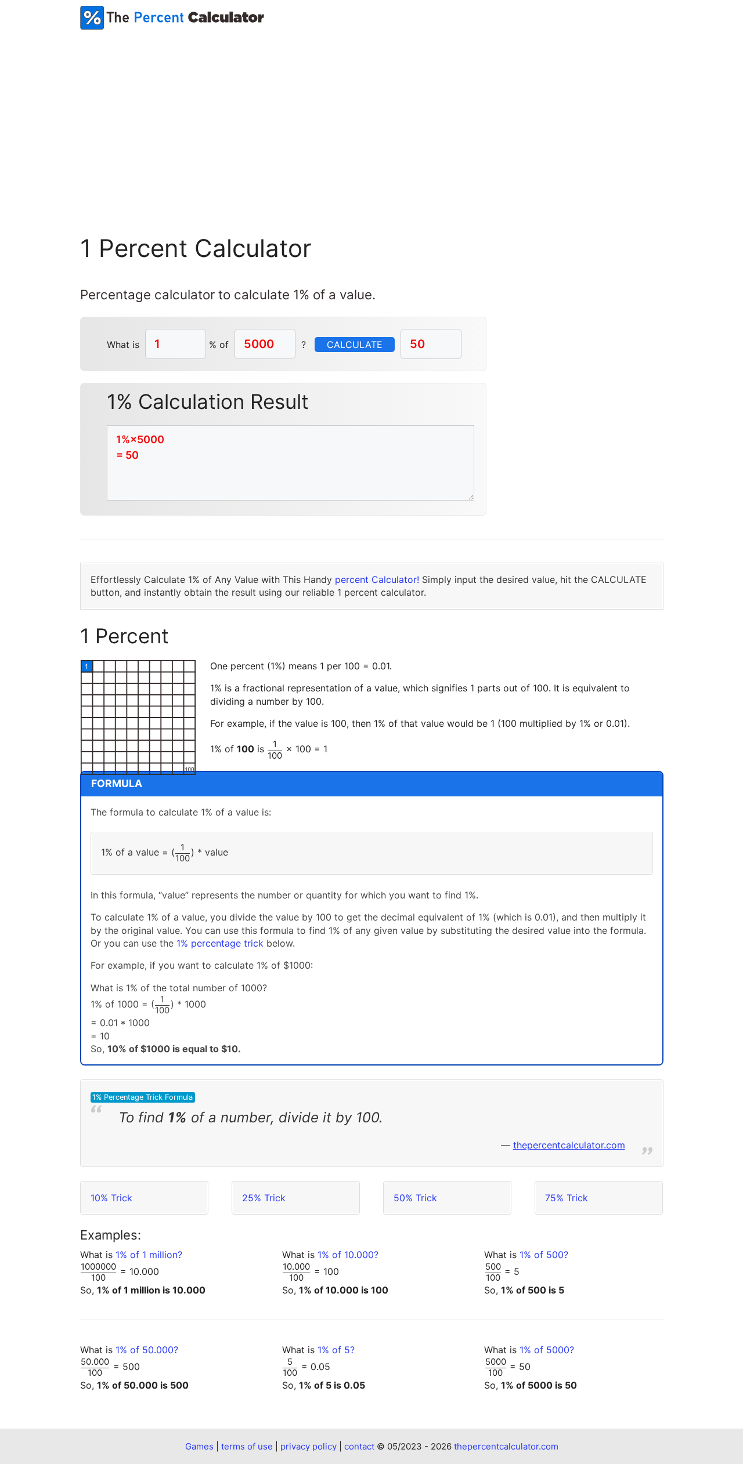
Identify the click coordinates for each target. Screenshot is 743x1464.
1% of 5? (336, 1350)
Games (199, 1446)
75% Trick (566, 1198)
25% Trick (264, 1198)
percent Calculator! (377, 579)
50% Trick (415, 1198)
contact (359, 1446)
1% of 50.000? (147, 1350)
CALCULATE (355, 344)
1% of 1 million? (149, 1254)
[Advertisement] (371, 116)
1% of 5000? (547, 1350)
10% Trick (111, 1198)
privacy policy (308, 1446)
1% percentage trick (220, 943)
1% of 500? (544, 1254)
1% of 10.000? (348, 1254)
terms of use (247, 1446)
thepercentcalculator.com (569, 1145)
